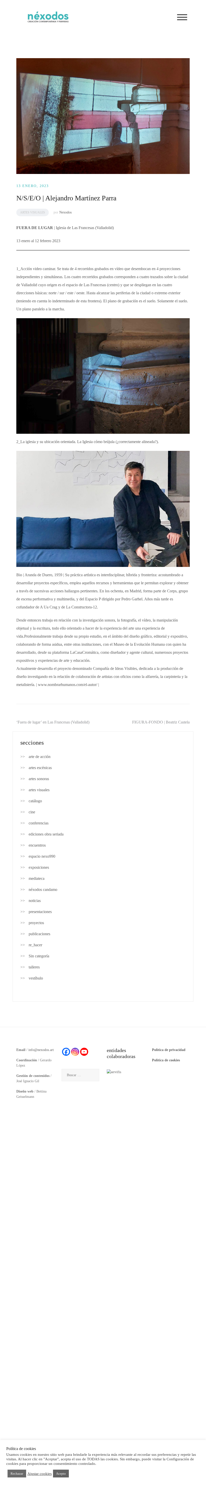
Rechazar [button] (17, 1473)
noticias (35, 900)
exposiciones (39, 867)
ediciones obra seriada (46, 834)
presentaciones (40, 912)
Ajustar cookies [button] (39, 1474)
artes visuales (32, 212)
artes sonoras (39, 779)
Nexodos (65, 212)
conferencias (38, 823)
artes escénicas (40, 768)
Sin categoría (39, 956)
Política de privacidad (168, 1050)
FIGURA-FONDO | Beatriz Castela (161, 722)
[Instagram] (75, 1052)
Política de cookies (166, 1060)
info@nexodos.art (41, 1050)
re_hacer (35, 945)
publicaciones (39, 934)
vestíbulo (36, 978)
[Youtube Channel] (84, 1052)
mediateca (36, 878)
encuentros (37, 845)
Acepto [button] (61, 1473)
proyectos (36, 923)
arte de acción (39, 756)
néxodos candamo (43, 889)
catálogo (35, 801)
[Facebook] (66, 1052)
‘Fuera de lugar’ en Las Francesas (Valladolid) (52, 722)
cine (32, 812)
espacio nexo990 (42, 856)
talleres (34, 967)
